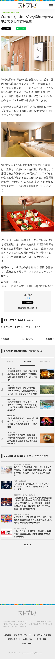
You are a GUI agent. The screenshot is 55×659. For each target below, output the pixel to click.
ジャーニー (6, 327)
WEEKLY (27, 361)
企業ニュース (27, 643)
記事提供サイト (14, 639)
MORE (27, 544)
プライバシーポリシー (22, 635)
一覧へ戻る (28, 339)
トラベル (19, 327)
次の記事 (49, 339)
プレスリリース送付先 (42, 635)
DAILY (10, 361)
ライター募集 (41, 639)
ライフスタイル (33, 327)
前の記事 (5, 339)
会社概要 (7, 635)
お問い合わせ (28, 639)
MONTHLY (45, 361)
